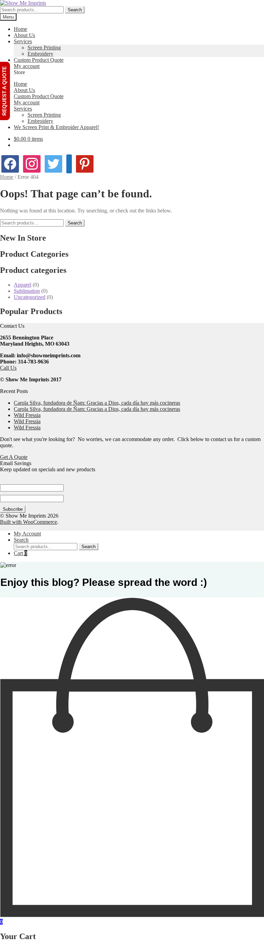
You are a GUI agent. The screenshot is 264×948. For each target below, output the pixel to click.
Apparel (22, 285)
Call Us (8, 368)
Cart (20, 553)
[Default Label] (85, 163)
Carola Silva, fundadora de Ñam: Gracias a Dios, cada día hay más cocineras (97, 403)
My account (27, 66)
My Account (27, 533)
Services (23, 41)
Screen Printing (44, 47)
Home (20, 29)
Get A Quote (14, 457)
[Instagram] (32, 163)
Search (75, 9)
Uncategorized (29, 297)
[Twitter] (53, 163)
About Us (24, 35)
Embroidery (40, 54)
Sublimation (27, 291)
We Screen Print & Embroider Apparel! (56, 127)
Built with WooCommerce (28, 522)
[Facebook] (10, 163)
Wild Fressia (27, 415)
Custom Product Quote (39, 60)
